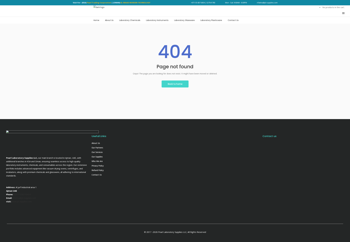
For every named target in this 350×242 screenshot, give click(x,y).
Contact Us (97, 174)
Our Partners (97, 147)
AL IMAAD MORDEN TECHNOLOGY (135, 2)
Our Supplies (97, 156)
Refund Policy (98, 170)
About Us (96, 143)
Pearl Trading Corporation (99, 2)
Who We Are (97, 161)
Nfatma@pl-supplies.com (24, 198)
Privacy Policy (98, 165)
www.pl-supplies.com (22, 201)
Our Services (97, 152)
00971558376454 (22, 194)
